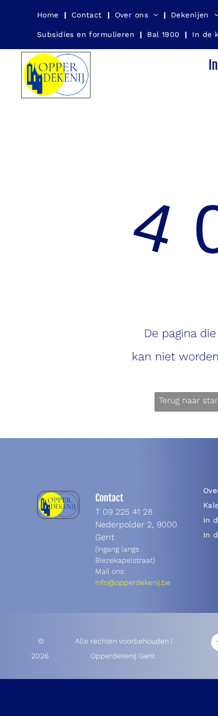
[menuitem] (49, 15)
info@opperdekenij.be (132, 582)
